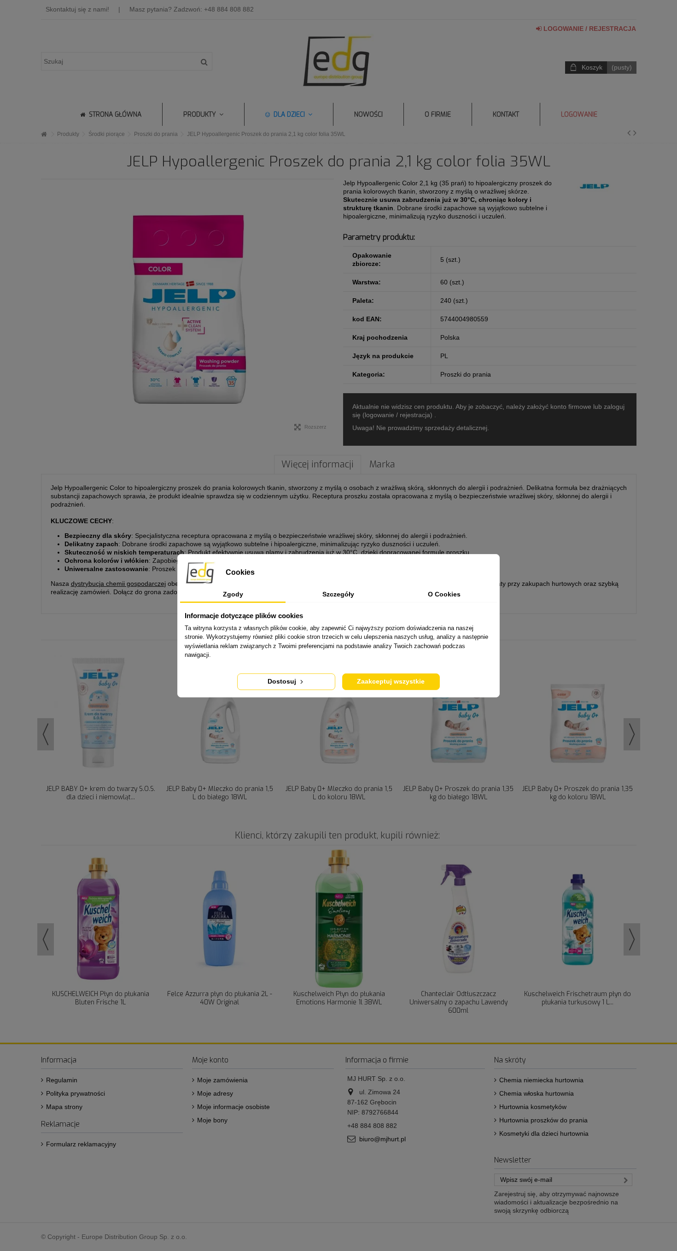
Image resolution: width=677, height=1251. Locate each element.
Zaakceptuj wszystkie (391, 681)
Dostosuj (283, 681)
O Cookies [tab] (444, 594)
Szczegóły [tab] (338, 594)
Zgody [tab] (233, 594)
